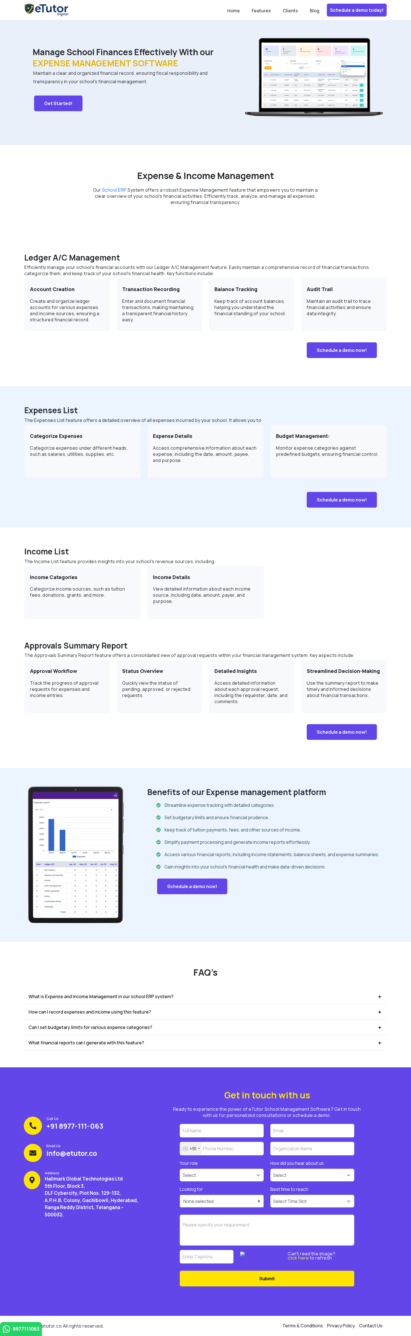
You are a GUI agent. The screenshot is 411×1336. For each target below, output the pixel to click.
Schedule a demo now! (342, 350)
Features (261, 11)
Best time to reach (289, 1189)
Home (233, 11)
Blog (314, 11)
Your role (189, 1163)
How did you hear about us (297, 1163)
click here (298, 1258)
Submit (267, 1278)
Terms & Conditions (302, 1326)
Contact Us (370, 1326)
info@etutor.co (71, 1153)
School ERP (114, 190)
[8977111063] (6, 1330)
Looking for (191, 1189)
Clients (290, 11)
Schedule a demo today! (357, 10)
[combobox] (191, 1148)
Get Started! (58, 103)
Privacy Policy (341, 1326)
